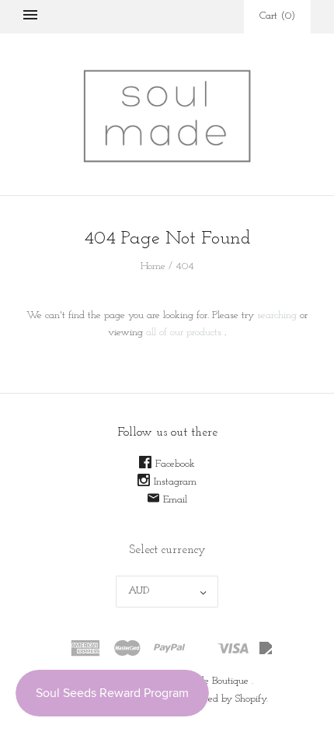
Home (153, 266)
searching (277, 315)
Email (175, 500)
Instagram (175, 482)
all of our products (183, 332)
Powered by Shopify (224, 699)
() (277, 16)
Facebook (175, 464)
